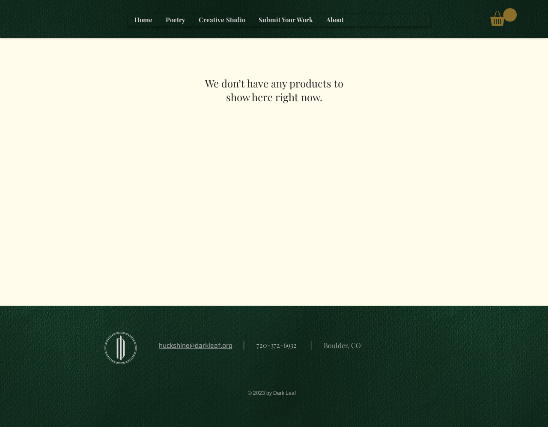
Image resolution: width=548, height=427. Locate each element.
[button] (503, 17)
